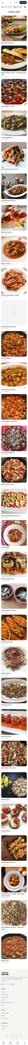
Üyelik (2, 1028)
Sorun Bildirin (4, 1018)
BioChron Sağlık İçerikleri (7, 1002)
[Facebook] (2, 984)
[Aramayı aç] (10, 2)
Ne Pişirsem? (4, 994)
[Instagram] (10, 984)
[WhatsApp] (5, 984)
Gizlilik (16, 1037)
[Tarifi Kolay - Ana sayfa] (14, 973)
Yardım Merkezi (5, 1013)
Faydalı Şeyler (5, 997)
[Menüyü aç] (2, 2)
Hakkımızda (4, 1026)
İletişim (3, 1015)
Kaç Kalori (3, 1000)
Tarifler (3, 992)
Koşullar (12, 1037)
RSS (2, 1005)
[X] (7, 984)
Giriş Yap (23, 2)
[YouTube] (13, 984)
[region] (14, 7)
